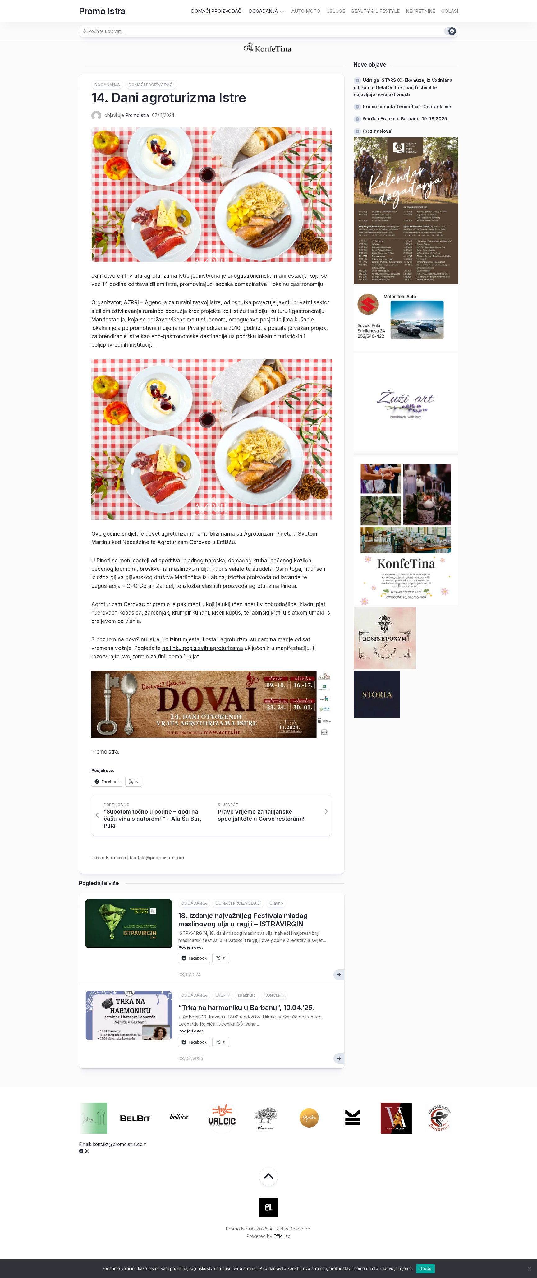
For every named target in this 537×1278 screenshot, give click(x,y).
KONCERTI (274, 995)
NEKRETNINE (420, 11)
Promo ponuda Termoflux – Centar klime (407, 106)
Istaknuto (247, 995)
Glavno (276, 903)
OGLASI (449, 11)
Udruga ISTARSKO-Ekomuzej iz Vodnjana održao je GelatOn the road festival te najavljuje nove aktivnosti (403, 87)
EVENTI (222, 995)
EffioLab (282, 1236)
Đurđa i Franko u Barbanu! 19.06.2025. (405, 118)
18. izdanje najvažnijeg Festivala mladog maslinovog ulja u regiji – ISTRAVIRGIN (243, 919)
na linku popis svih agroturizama (202, 648)
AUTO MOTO (305, 11)
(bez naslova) (378, 131)
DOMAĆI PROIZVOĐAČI (217, 11)
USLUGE (335, 11)
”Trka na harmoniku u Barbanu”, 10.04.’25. (246, 1007)
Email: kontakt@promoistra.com (113, 1144)
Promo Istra (102, 11)
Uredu (425, 1268)
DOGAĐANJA (263, 11)
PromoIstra (137, 115)
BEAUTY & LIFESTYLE (375, 11)
